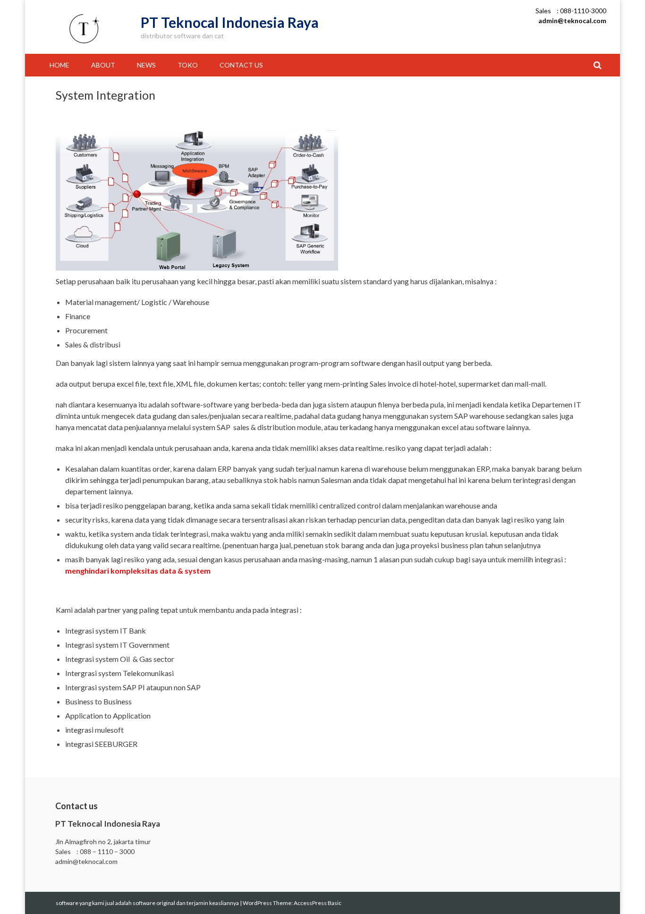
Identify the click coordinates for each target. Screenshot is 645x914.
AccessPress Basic (317, 902)
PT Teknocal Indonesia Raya (230, 22)
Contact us (241, 65)
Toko (188, 65)
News (146, 65)
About (103, 65)
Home (59, 65)
